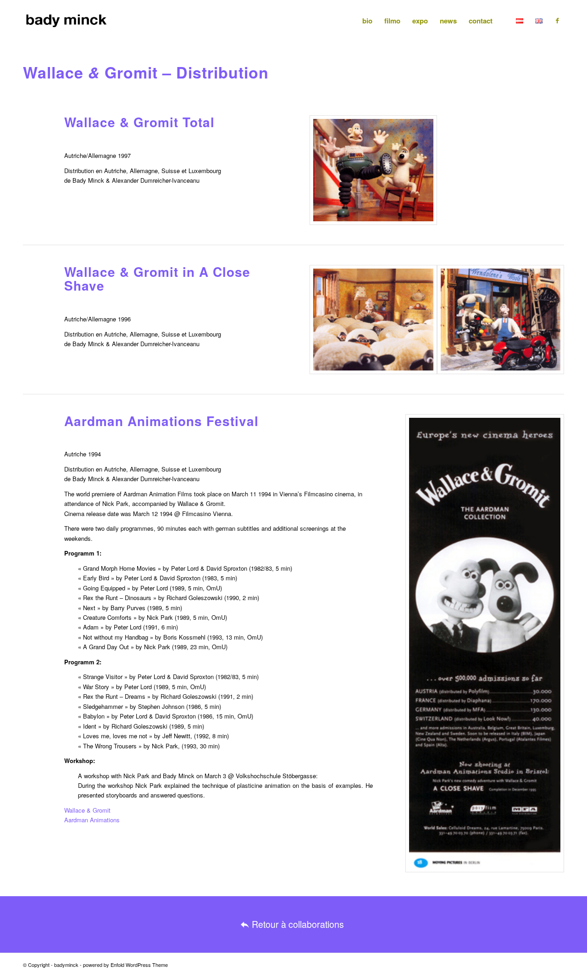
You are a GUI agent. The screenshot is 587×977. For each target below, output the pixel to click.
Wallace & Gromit (87, 810)
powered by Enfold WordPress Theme (125, 964)
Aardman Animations (92, 819)
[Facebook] (557, 20)
